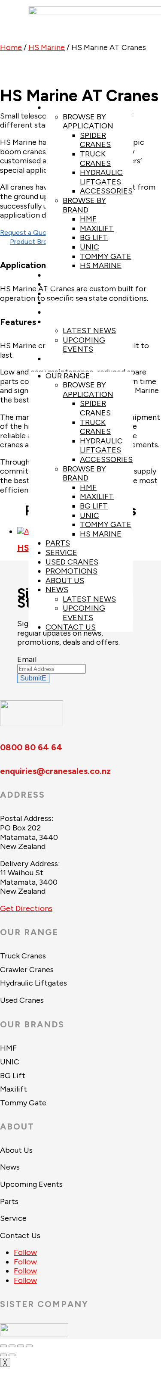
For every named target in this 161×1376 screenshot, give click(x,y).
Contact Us (71, 358)
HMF (88, 219)
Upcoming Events (84, 344)
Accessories (106, 191)
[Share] (20, 1346)
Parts (58, 275)
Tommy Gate (105, 256)
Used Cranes (72, 293)
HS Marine (101, 265)
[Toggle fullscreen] (12, 1346)
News (57, 321)
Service (61, 284)
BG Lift (94, 237)
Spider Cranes (95, 140)
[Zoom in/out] (3, 1346)
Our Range (68, 107)
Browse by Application (88, 121)
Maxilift (97, 228)
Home (11, 47)
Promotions (71, 302)
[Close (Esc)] (29, 1346)
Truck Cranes (95, 158)
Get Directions (26, 908)
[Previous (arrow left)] (3, 1355)
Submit (31, 678)
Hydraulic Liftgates (101, 177)
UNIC (89, 247)
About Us (65, 312)
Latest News (89, 330)
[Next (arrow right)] (12, 1355)
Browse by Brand (84, 205)
